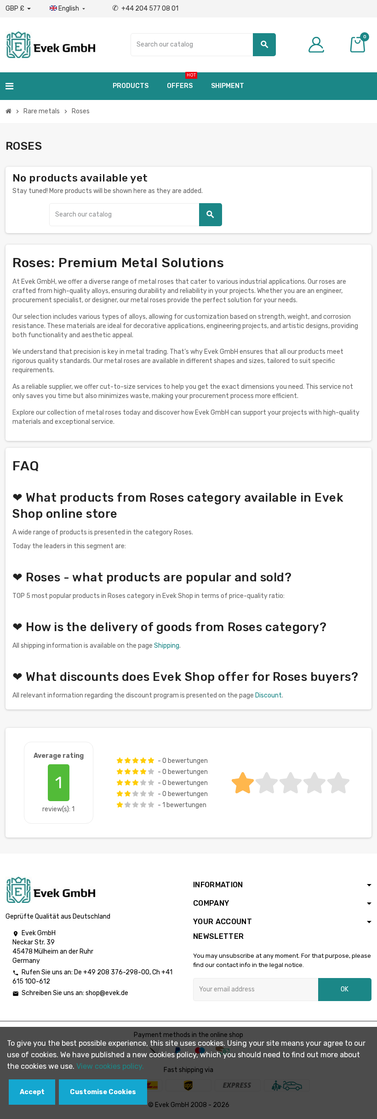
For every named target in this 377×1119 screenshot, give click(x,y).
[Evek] (50, 44)
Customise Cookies (103, 1092)
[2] (127, 761)
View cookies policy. (110, 1066)
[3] (135, 761)
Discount (268, 695)
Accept (32, 1092)
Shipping (166, 646)
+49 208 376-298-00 (116, 972)
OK (344, 989)
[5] (151, 761)
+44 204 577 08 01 (145, 8)
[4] (143, 761)
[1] (119, 761)
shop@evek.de (107, 993)
